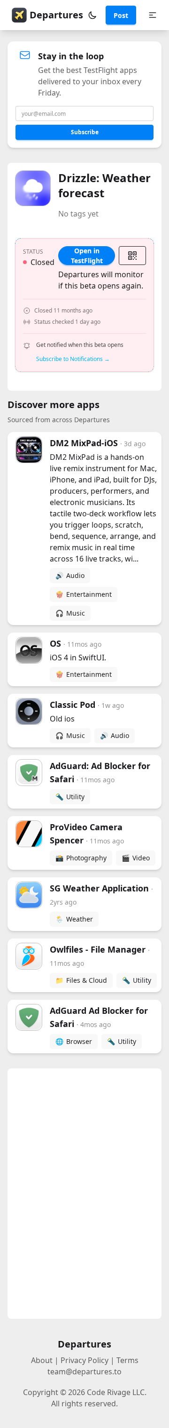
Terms (127, 1360)
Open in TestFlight (87, 255)
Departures (56, 14)
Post (121, 15)
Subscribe (85, 132)
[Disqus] (84, 1193)
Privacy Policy (84, 1360)
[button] (92, 15)
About (42, 1360)
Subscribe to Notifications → (73, 359)
